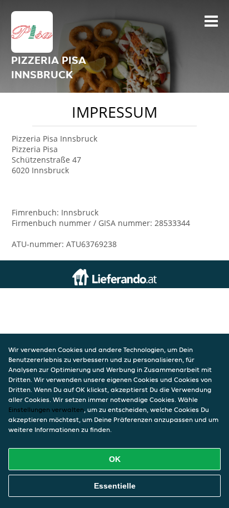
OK (115, 459)
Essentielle (115, 485)
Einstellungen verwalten (46, 409)
